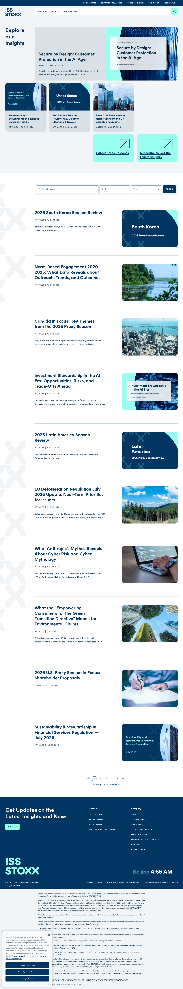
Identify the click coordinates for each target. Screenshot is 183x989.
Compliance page (95, 911)
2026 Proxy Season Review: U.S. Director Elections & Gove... (66, 119)
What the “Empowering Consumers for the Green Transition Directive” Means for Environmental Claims (65, 616)
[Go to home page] (13, 12)
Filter (169, 189)
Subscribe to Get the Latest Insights (155, 155)
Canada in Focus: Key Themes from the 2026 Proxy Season (65, 324)
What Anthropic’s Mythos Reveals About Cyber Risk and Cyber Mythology (68, 554)
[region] (27, 959)
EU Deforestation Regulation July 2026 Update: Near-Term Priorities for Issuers (69, 494)
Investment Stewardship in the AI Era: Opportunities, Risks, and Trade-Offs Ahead (67, 381)
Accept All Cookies (27, 965)
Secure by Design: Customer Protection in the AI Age (66, 56)
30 (118, 778)
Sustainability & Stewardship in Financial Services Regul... (24, 119)
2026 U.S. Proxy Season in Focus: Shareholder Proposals (67, 675)
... (112, 778)
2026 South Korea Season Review (68, 212)
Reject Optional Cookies (27, 972)
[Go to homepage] (22, 866)
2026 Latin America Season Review (62, 437)
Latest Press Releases (112, 153)
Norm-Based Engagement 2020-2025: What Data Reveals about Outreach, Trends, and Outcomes (67, 272)
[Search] (174, 11)
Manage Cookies (27, 979)
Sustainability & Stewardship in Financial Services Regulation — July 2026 (67, 732)
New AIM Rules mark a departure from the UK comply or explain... (110, 119)
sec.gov (76, 911)
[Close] (49, 935)
